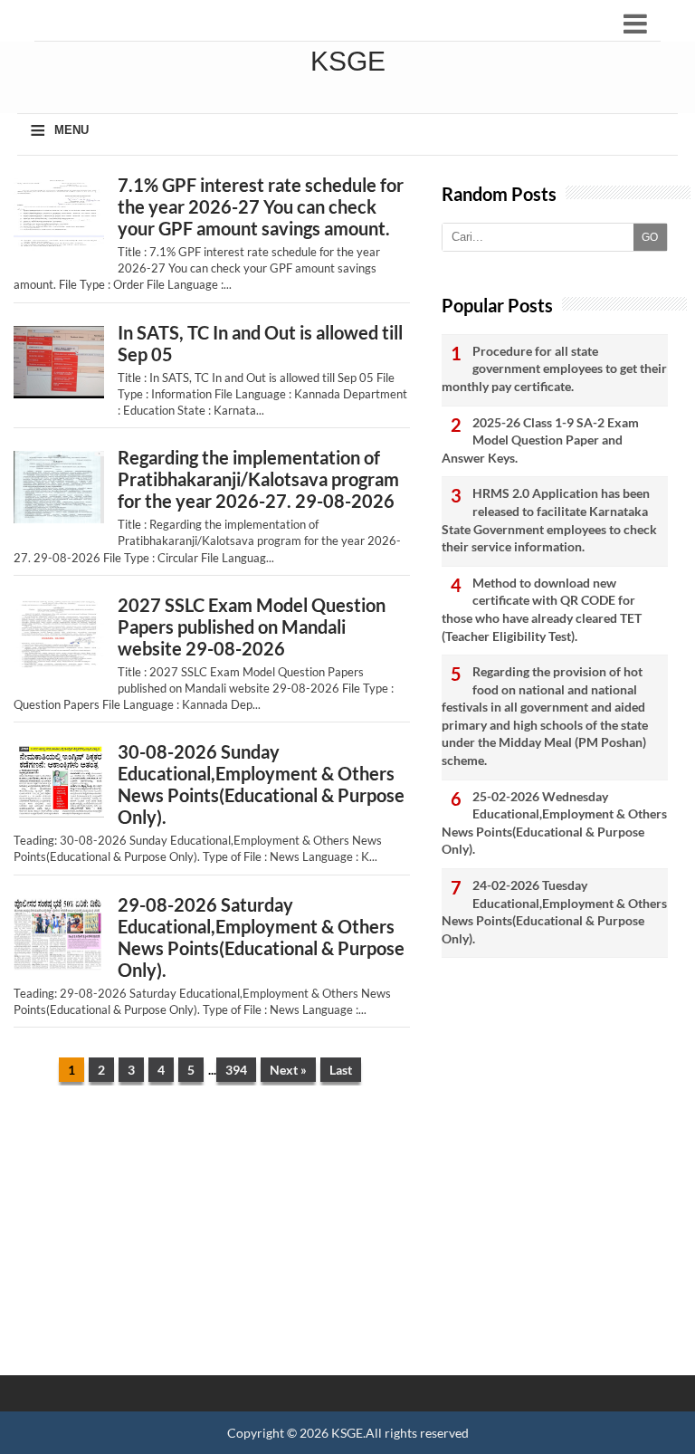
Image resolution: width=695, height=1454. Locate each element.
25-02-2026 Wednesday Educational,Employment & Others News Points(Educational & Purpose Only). (554, 823)
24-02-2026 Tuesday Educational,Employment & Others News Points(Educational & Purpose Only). (554, 911)
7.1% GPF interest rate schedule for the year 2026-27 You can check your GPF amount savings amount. (261, 206)
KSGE (347, 1432)
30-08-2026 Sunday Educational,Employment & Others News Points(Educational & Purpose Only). (261, 784)
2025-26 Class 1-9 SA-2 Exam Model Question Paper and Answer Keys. (540, 440)
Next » (288, 1069)
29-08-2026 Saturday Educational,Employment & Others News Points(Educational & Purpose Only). (261, 937)
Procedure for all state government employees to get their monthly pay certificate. (554, 368)
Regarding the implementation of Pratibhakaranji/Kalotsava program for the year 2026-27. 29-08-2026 (258, 479)
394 (236, 1069)
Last (340, 1069)
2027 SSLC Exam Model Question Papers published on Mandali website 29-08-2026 (252, 626)
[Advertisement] (212, 1239)
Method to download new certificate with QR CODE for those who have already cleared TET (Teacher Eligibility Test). (542, 609)
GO (650, 237)
